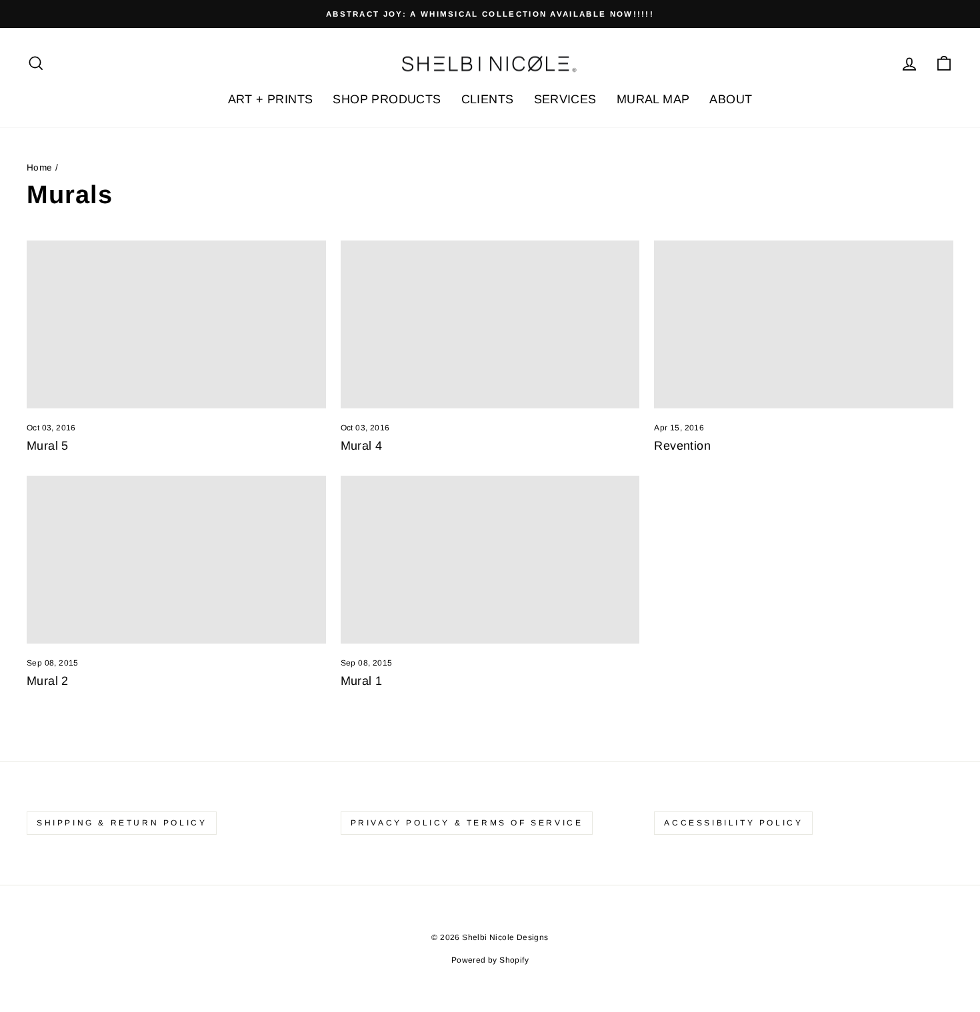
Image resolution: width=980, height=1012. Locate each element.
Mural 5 (48, 445)
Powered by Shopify (490, 960)
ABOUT (730, 99)
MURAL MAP (653, 99)
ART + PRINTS (270, 99)
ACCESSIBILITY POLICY (733, 822)
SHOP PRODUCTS (387, 99)
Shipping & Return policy (122, 822)
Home (40, 168)
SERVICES (565, 99)
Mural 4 (362, 445)
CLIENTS (487, 99)
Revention (682, 445)
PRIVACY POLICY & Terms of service (467, 822)
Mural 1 (362, 681)
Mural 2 (48, 681)
